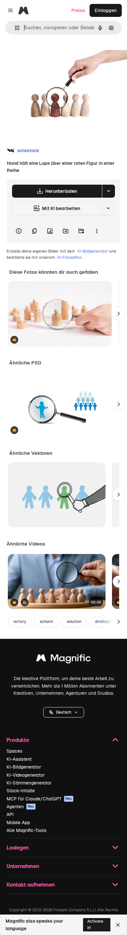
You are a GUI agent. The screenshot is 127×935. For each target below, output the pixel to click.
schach (46, 621)
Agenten (20, 807)
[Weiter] (118, 313)
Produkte (18, 739)
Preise (78, 10)
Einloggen (106, 10)
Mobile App (18, 822)
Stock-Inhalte (21, 791)
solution (74, 621)
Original (42, 56)
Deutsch (63, 712)
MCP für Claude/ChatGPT (39, 799)
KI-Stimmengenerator (29, 783)
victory (19, 621)
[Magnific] (63, 659)
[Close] (117, 925)
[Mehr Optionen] (96, 231)
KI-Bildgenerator (93, 251)
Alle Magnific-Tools (26, 830)
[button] (63, 712)
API (10, 814)
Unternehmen (23, 866)
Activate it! (95, 924)
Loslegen (18, 847)
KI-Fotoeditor (69, 257)
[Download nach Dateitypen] (108, 191)
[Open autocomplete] (14, 27)
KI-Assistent (19, 759)
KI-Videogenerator (26, 775)
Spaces (14, 751)
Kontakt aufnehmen (31, 884)
